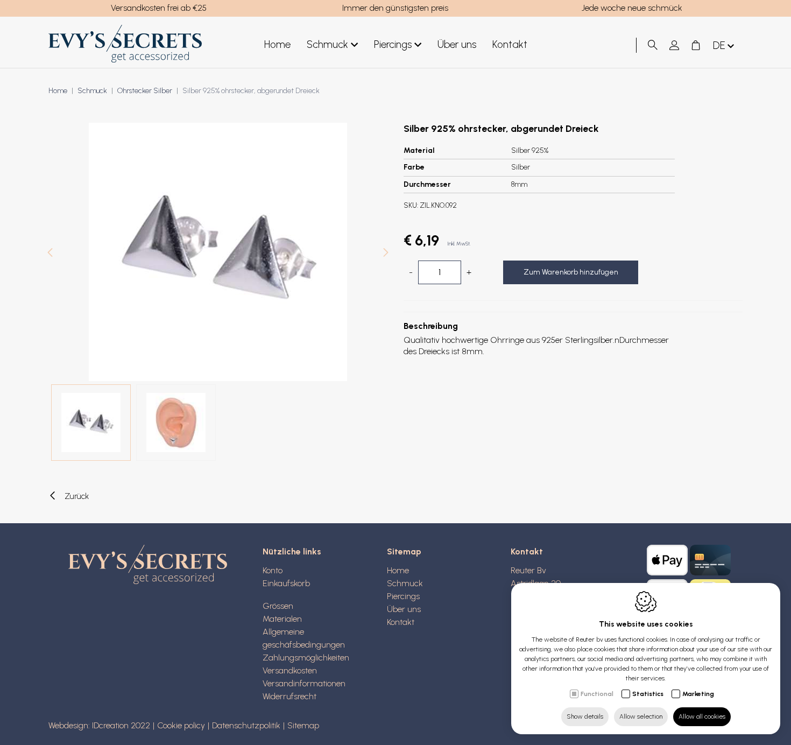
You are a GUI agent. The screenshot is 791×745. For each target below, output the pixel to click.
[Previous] (50, 254)
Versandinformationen (304, 683)
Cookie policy (181, 725)
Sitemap (404, 551)
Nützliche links (292, 551)
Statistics (647, 694)
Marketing (698, 694)
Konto (272, 570)
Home (277, 44)
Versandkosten (290, 670)
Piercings (393, 44)
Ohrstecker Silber (144, 90)
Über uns (456, 44)
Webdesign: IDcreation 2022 (99, 725)
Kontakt (509, 44)
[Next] (386, 254)
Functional (597, 694)
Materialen (282, 619)
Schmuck (327, 44)
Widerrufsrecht (289, 696)
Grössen (278, 606)
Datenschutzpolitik (246, 725)
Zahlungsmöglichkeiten (306, 657)
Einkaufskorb (286, 583)
